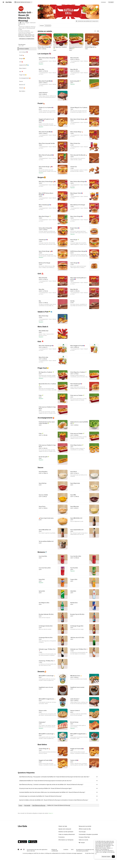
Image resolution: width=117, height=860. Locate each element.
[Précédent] (95, 31)
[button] (58, 777)
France (20, 805)
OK (113, 856)
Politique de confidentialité (54, 850)
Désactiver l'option (106, 856)
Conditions (65, 849)
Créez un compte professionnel (66, 834)
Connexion (103, 2)
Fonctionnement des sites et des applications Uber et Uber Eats (37, 850)
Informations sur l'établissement (26, 38)
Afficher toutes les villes (85, 829)
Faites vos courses (83, 840)
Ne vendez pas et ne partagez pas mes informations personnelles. (85, 850)
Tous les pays (82, 831)
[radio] (42, 25)
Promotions (61, 837)
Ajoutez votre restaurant (64, 829)
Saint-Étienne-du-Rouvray (38, 805)
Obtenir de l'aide (62, 826)
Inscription (111, 2)
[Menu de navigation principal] (3, 2)
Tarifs (72, 849)
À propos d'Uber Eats (84, 837)
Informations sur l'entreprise (65, 840)
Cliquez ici (50, 813)
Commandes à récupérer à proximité (88, 834)
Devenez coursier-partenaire (65, 831)
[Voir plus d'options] (97, 7)
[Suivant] (98, 31)
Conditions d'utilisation (66, 853)
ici (95, 853)
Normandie (27, 805)
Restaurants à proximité (85, 826)
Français (82, 842)
